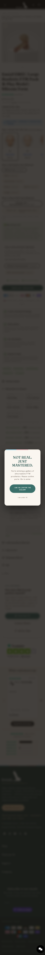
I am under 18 (22, 497)
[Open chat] (40, 949)
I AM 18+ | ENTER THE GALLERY (22, 489)
